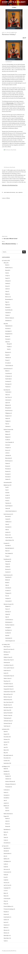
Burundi (7, 270)
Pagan (5, 816)
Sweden (7, 572)
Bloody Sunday (10, 103)
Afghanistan (8, 326)
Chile (6, 585)
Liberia (6, 288)
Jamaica (7, 532)
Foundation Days (7, 683)
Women (5, 930)
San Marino (7, 630)
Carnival (5, 654)
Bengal (8, 344)
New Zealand (8, 553)
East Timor (7, 397)
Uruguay (7, 598)
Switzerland (8, 638)
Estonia (7, 445)
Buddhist (6, 771)
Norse (6, 823)
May (5, 752)
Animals (5, 851)
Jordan (6, 495)
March (5, 750)
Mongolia (7, 408)
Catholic (7, 778)
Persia (6, 360)
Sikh (5, 834)
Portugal (7, 627)
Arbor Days (6, 646)
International (7, 482)
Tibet (6, 423)
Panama (7, 386)
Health (5, 880)
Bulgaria (7, 437)
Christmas (6, 662)
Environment (7, 872)
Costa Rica (7, 373)
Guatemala (7, 378)
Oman (6, 500)
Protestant (7, 786)
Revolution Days (7, 707)
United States (8, 540)
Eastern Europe (7, 429)
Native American (7, 813)
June (5, 747)
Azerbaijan (7, 331)
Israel (6, 492)
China (6, 394)
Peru (6, 595)
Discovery (6, 869)
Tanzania (7, 312)
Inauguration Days (8, 689)
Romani (7, 466)
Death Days (6, 670)
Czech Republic (8, 442)
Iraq (6, 490)
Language (6, 888)
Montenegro (8, 460)
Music (5, 893)
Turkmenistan (8, 365)
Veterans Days (7, 723)
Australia (7, 545)
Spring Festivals (7, 712)
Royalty (5, 911)
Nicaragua (7, 384)
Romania (7, 468)
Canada (7, 519)
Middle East (6, 485)
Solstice (5, 919)
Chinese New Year (8, 659)
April (5, 731)
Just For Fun (6, 885)
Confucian (6, 789)
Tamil (8, 349)
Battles (5, 858)
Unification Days (7, 720)
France (6, 609)
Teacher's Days (7, 715)
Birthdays (6, 652)
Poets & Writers (7, 906)
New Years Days (7, 702)
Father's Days (7, 678)
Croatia (7, 439)
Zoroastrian (6, 842)
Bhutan (7, 336)
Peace (5, 903)
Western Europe (7, 604)
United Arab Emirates (10, 511)
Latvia (6, 452)
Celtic (6, 821)
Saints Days (6, 710)
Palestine (7, 503)
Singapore (7, 415)
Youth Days (6, 726)
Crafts (5, 864)
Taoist (5, 837)
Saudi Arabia (8, 505)
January (5, 742)
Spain (6, 635)
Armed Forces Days (8, 649)
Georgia (7, 339)
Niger (6, 302)
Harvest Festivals (8, 686)
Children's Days (7, 657)
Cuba (6, 524)
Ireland (6, 614)
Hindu (5, 792)
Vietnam (7, 426)
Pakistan (7, 357)
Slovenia (7, 476)
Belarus (7, 434)
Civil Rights (6, 861)
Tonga (6, 556)
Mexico (7, 535)
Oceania (5, 543)
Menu (14, 7)
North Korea (8, 410)
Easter (5, 673)
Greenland (7, 527)
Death (5, 866)
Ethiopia (7, 281)
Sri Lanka (7, 363)
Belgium (7, 606)
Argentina (7, 577)
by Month (4, 729)
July (17, 192)
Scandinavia (6, 559)
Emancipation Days (8, 675)
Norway (7, 569)
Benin (6, 265)
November (6, 758)
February (6, 739)
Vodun (5, 840)
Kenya (6, 286)
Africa (5, 262)
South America (7, 575)
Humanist (6, 795)
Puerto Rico (8, 537)
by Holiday (4, 644)
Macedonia (7, 458)
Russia (21, 192)
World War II (6, 938)
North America (7, 514)
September (6, 763)
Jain (4, 800)
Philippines (7, 413)
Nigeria (7, 304)
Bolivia (6, 580)
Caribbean (7, 521)
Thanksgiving (7, 718)
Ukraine (7, 479)
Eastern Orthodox (9, 192)
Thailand (7, 421)
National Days (7, 699)
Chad (6, 273)
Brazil (6, 582)
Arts (5, 856)
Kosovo (7, 450)
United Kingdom (9, 640)
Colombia (7, 588)
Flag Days (6, 681)
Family (5, 874)
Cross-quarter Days (8, 667)
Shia (6, 808)
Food (5, 877)
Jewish (5, 803)
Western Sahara (9, 318)
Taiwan (6, 418)
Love (5, 890)
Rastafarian (6, 829)
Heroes (5, 882)
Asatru (6, 818)
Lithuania (7, 455)
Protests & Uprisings (9, 909)
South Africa (8, 310)
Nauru (6, 550)
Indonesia (7, 400)
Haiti (6, 529)
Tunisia (6, 315)
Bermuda (7, 516)
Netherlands (8, 622)
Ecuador (7, 590)
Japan (6, 402)
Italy (6, 617)
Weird (5, 927)
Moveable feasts (8, 755)
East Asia (6, 389)
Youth (5, 940)
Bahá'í (5, 768)
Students (6, 925)
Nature (5, 895)
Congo (6, 275)
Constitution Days (8, 665)
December (6, 736)
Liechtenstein (8, 619)
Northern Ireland (9, 625)
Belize (6, 370)
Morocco (7, 296)
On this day (6, 898)
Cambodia (7, 392)
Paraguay (7, 593)
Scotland (7, 632)
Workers (6, 933)
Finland (7, 564)
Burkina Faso (8, 267)
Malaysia (7, 405)
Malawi (7, 294)
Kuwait (7, 498)
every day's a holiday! (14, 2)
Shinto (5, 832)
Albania (7, 431)
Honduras (7, 381)
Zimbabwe (7, 320)
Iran (6, 487)
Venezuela (7, 601)
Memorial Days (7, 694)
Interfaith (6, 797)
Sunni (6, 810)
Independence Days (8, 691)
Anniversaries (7, 853)
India (6, 341)
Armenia (7, 328)
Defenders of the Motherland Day (10, 185)
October (6, 760)
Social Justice (7, 917)
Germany (7, 611)
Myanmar (7, 352)
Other (5, 901)
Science (5, 914)
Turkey (6, 508)
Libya (6, 291)
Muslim (5, 805)
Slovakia (7, 474)
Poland (6, 463)
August (5, 734)
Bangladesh (8, 333)
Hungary (7, 447)
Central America (7, 368)
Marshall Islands (9, 548)
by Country (4, 260)
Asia (5, 323)
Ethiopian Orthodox (9, 784)
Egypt (6, 278)
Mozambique (8, 299)
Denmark (7, 561)
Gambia (7, 283)
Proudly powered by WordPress (9, 950)
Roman (7, 826)
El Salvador (7, 376)
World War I (6, 935)
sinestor (14, 32)
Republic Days (7, 705)
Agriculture (6, 848)
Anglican (7, 776)
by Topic (4, 846)
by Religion (4, 766)
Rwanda (7, 307)
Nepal (6, 355)
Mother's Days (7, 697)
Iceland (7, 566)
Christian (6, 774)
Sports (5, 922)
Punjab (8, 346)
